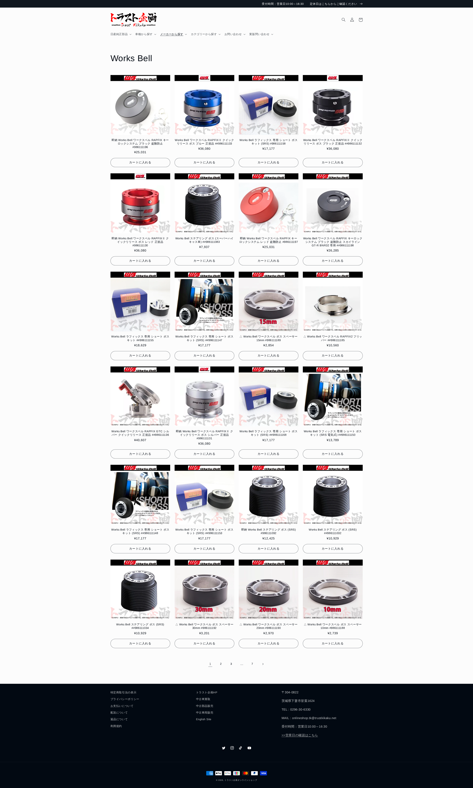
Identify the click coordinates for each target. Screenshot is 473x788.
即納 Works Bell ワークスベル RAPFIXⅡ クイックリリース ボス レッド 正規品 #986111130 (140, 242)
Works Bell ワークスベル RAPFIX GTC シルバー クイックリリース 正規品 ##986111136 (140, 433)
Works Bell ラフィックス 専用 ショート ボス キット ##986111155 (140, 338)
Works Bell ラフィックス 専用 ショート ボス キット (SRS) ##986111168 (268, 433)
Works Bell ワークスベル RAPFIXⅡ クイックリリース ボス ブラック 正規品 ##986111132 (333, 141)
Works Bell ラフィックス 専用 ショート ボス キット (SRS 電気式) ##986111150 (333, 433)
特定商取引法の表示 (123, 692)
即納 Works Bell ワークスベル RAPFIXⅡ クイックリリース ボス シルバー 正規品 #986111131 (204, 435)
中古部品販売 (204, 705)
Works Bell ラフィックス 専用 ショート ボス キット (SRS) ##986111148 (140, 531)
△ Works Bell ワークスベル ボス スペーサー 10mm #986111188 (333, 626)
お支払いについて (122, 705)
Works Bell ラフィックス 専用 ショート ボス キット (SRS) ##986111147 (204, 338)
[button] (120, 34)
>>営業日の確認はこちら (300, 735)
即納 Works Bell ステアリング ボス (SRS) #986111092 (268, 531)
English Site (204, 719)
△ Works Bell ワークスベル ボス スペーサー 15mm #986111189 (268, 338)
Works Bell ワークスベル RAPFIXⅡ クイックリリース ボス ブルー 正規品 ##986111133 (204, 141)
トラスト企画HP (206, 692)
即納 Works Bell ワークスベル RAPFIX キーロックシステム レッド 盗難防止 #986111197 (268, 240)
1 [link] (210, 664)
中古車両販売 (204, 712)
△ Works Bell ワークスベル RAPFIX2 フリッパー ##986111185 (332, 338)
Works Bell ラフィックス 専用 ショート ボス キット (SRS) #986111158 (268, 141)
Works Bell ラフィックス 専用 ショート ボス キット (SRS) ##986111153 (204, 531)
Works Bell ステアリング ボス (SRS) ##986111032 (333, 531)
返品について (119, 719)
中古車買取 (203, 699)
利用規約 (116, 726)
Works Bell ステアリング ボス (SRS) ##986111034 (140, 626)
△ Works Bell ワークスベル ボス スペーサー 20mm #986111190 (268, 626)
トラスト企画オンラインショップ (240, 780)
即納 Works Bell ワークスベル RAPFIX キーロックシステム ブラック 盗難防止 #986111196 (140, 143)
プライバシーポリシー (124, 699)
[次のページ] (262, 664)
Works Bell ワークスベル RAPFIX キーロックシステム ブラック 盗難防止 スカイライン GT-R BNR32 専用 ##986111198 (333, 242)
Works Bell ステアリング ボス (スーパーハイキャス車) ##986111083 (204, 240)
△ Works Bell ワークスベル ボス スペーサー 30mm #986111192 (204, 626)
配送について (119, 712)
